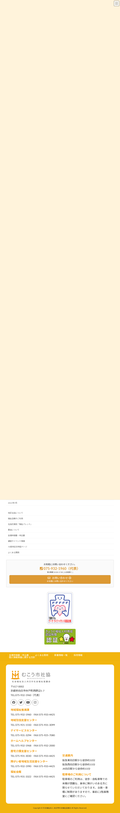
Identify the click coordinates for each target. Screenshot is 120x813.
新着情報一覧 (61, 655)
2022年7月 (12, 503)
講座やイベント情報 (16, 541)
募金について (13, 530)
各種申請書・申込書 (16, 535)
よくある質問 (13, 552)
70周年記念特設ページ (17, 547)
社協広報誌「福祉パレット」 (20, 524)
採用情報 (78, 655)
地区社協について (15, 513)
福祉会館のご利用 (15, 518)
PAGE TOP (114, 785)
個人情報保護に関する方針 (22, 657)
